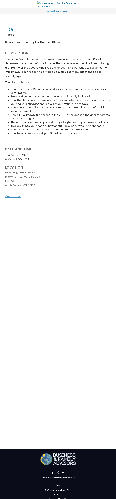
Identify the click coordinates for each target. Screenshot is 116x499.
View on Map (13, 196)
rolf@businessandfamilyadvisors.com (58, 477)
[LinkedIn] (63, 472)
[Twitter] (58, 472)
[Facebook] (53, 472)
